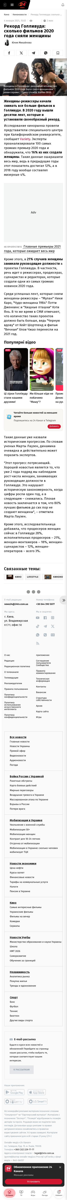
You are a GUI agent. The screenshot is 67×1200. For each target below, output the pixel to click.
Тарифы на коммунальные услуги (29, 882)
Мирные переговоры (22, 790)
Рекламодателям (13, 683)
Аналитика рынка (20, 976)
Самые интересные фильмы (25, 907)
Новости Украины (20, 746)
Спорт (14, 997)
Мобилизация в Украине (26, 820)
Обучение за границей (22, 960)
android (14, 1092)
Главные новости (20, 741)
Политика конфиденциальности (15, 696)
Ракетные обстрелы (21, 780)
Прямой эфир (17, 750)
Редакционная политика (17, 666)
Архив (39, 706)
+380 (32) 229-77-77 (24, 1149)
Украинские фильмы (21, 911)
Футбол (14, 1006)
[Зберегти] (58, 53)
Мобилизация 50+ (20, 829)
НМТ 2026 (15, 951)
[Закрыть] (60, 1167)
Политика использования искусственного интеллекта (12, 706)
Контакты (41, 687)
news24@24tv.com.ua (16, 604)
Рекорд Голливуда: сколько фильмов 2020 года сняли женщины (46, 15)
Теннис (14, 1011)
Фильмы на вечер (20, 916)
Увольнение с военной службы (27, 824)
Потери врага (17, 808)
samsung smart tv (38, 1102)
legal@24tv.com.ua (44, 1153)
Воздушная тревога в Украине (27, 794)
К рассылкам (22, 1069)
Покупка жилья (18, 981)
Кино (7, 15)
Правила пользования (16, 689)
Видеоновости (18, 755)
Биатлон (14, 1015)
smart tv (14, 1102)
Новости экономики (23, 863)
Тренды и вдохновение (23, 985)
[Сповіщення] (63, 5)
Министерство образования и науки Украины (36, 941)
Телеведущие (11, 678)
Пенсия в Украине (20, 891)
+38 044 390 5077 (45, 604)
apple (38, 1092)
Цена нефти (16, 868)
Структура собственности (44, 699)
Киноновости (20, 15)
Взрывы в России (19, 804)
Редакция (9, 661)
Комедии (15, 921)
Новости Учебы (20, 937)
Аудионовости (18, 760)
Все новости (18, 737)
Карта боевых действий (23, 785)
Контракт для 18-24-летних (25, 838)
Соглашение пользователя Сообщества (43, 663)
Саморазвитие (18, 955)
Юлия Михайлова (21, 42)
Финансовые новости (22, 877)
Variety (25, 139)
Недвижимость (20, 972)
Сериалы (15, 925)
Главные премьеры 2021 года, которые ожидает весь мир (32, 248)
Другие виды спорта (21, 1020)
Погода (14, 764)
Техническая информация (43, 680)
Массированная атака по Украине (29, 799)
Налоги (14, 886)
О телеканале (11, 672)
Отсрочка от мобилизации (25, 843)
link (37, 618)
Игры (39, 717)
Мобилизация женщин (22, 834)
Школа (13, 946)
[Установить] (33, 1174)
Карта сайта (42, 712)
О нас (7, 655)
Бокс (12, 1001)
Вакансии (41, 692)
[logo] (22, 4)
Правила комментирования (45, 672)
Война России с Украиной (27, 776)
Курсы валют (17, 872)
